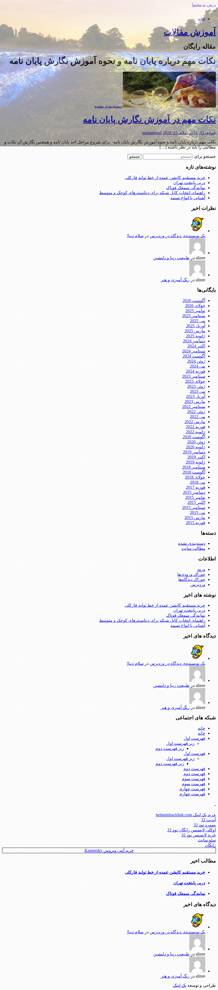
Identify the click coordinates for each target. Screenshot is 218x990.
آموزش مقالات (190, 32)
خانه (201, 18)
